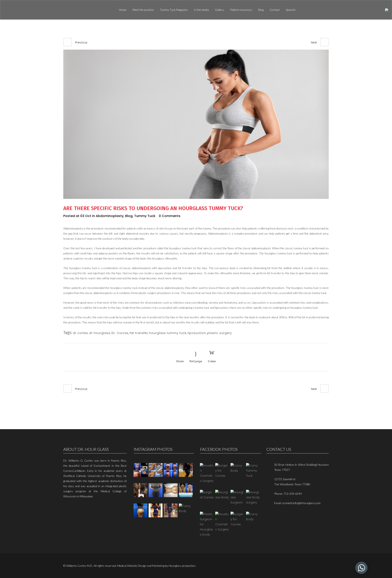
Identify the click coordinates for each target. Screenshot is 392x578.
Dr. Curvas (119, 333)
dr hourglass (99, 333)
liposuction (197, 333)
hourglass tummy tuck (167, 333)
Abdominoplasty (110, 216)
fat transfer (139, 333)
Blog (129, 216)
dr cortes (80, 333)
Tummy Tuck (144, 216)
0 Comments (169, 216)
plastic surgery (219, 333)
